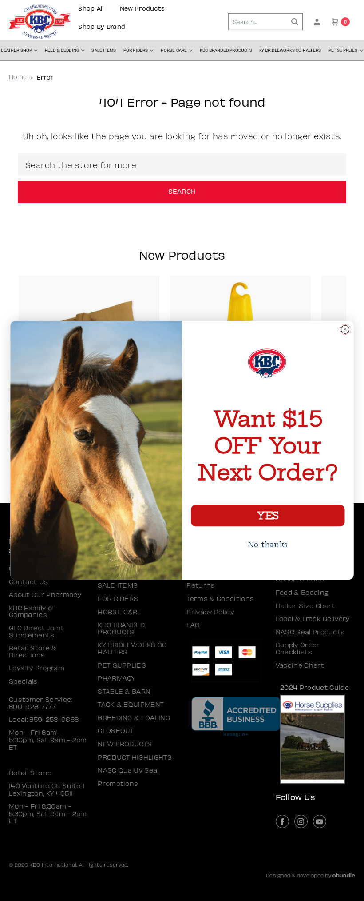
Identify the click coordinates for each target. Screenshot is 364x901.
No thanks (268, 545)
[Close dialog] (345, 329)
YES (267, 516)
